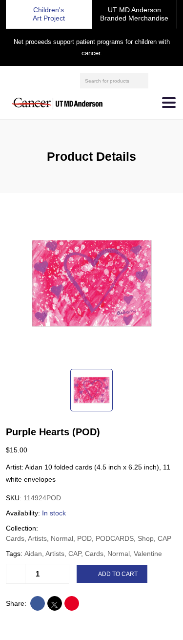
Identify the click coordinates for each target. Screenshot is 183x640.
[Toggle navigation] (169, 102)
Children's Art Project (49, 14)
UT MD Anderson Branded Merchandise (134, 14)
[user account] (157, 81)
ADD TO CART (118, 574)
